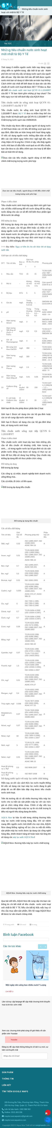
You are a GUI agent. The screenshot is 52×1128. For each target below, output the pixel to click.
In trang (34, 924)
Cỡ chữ (40, 63)
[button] (40, 946)
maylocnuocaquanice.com (15, 1120)
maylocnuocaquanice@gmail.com (18, 1116)
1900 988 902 (25, 1109)
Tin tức (8, 88)
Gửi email (22, 924)
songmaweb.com (42, 1125)
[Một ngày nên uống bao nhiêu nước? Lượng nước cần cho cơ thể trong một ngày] (26, 965)
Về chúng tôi (8, 18)
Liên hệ (11, 97)
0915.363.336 (16, 1112)
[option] (20, 43)
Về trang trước (9, 924)
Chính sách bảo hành (6, 72)
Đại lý (6, 37)
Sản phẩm (7, 53)
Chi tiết (9, 991)
